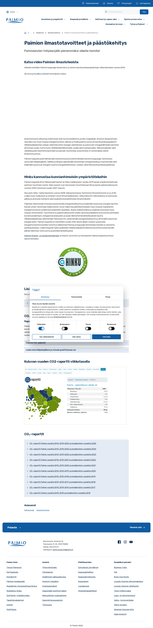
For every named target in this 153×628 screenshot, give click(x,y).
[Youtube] (131, 542)
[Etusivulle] (25, 33)
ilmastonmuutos (43, 510)
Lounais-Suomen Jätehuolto (126, 586)
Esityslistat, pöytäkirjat (88, 567)
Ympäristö (40, 33)
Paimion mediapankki (16, 581)
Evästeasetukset (49, 586)
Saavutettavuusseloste (52, 600)
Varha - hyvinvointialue (124, 600)
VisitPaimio (11, 609)
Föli (115, 572)
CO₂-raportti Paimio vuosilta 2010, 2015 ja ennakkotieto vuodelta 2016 (60, 493)
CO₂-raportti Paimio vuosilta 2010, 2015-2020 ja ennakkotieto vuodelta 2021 (63, 465)
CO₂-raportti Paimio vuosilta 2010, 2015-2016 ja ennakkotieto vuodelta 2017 (62, 487)
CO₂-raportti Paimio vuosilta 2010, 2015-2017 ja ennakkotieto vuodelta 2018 (62, 482)
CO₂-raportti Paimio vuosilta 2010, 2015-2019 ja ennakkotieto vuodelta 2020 (63, 471)
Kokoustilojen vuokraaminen (54, 595)
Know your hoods (121, 577)
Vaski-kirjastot (120, 614)
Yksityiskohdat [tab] (76, 297)
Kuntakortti (11, 577)
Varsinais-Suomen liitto (124, 609)
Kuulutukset (83, 581)
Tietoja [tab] (107, 297)
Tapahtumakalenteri (15, 600)
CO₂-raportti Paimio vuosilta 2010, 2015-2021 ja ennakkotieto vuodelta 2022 (63, 460)
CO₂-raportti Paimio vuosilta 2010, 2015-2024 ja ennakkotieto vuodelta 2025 (63, 443)
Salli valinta (76, 337)
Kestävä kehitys (54, 33)
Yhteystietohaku (49, 567)
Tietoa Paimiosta (14, 567)
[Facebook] (119, 542)
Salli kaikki (106, 337)
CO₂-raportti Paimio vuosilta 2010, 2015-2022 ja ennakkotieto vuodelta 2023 (63, 454)
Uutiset (10, 605)
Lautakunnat (83, 586)
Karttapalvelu (12, 572)
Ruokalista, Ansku (14, 591)
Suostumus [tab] (45, 297)
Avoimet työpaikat (50, 581)
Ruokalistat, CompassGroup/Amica (22, 586)
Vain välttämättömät (46, 337)
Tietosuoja (47, 605)
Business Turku (120, 567)
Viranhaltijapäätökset (87, 591)
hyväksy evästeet (41, 74)
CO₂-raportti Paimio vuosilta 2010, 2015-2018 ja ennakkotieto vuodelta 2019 (63, 476)
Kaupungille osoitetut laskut (54, 591)
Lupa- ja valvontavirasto (124, 595)
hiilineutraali (29, 510)
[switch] (65, 328)
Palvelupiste (47, 572)
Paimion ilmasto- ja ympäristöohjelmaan (41, 236)
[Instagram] (125, 542)
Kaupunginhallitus (85, 572)
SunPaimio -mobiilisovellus (18, 595)
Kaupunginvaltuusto (87, 577)
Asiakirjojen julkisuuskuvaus (54, 577)
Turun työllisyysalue (122, 591)
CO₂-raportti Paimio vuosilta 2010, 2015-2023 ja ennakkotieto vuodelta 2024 (63, 449)
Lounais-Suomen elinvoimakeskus (128, 581)
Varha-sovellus (120, 605)
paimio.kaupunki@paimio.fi (63, 550)
